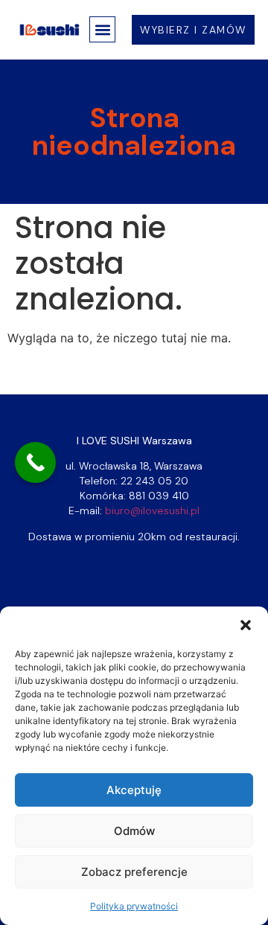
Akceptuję (134, 790)
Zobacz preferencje (134, 872)
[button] (245, 625)
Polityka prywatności (134, 906)
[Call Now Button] (35, 462)
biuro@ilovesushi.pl (152, 510)
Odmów (134, 831)
